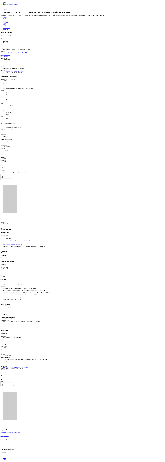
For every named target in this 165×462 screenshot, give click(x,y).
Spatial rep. (5, 21)
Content (4, 23)
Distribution (5, 18)
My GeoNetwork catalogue (12, 4)
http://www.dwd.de (4, 56)
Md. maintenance (6, 28)
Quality (4, 20)
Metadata (5, 25)
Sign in (5, 9)
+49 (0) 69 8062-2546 (5, 55)
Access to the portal (5, 445)
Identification (5, 17)
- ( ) (15, 52)
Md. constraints (6, 26)
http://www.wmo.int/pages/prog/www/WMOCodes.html (19, 240)
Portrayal (5, 24)
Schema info (5, 29)
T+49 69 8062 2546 (5, 74)
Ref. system (5, 22)
